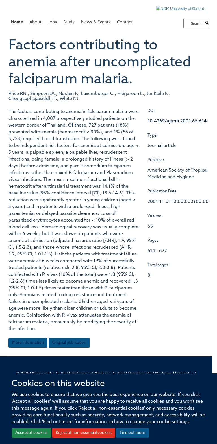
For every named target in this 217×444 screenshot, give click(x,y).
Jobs (52, 22)
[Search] (207, 23)
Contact (125, 22)
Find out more (132, 433)
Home (17, 22)
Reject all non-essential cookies (84, 433)
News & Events (95, 22)
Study (69, 22)
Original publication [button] (69, 343)
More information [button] (28, 343)
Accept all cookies (31, 433)
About (35, 22)
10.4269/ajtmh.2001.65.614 (177, 121)
